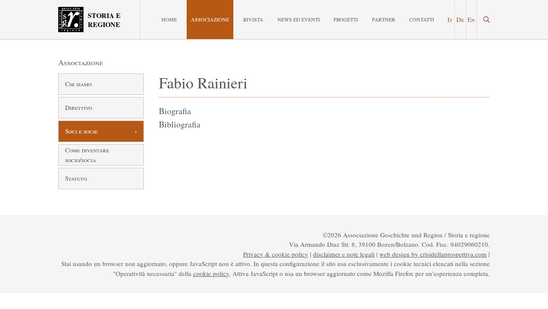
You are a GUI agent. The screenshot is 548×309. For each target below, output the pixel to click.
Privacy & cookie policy (275, 254)
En (471, 19)
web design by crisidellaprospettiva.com (433, 254)
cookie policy (211, 273)
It (450, 19)
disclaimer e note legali (344, 254)
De (460, 19)
